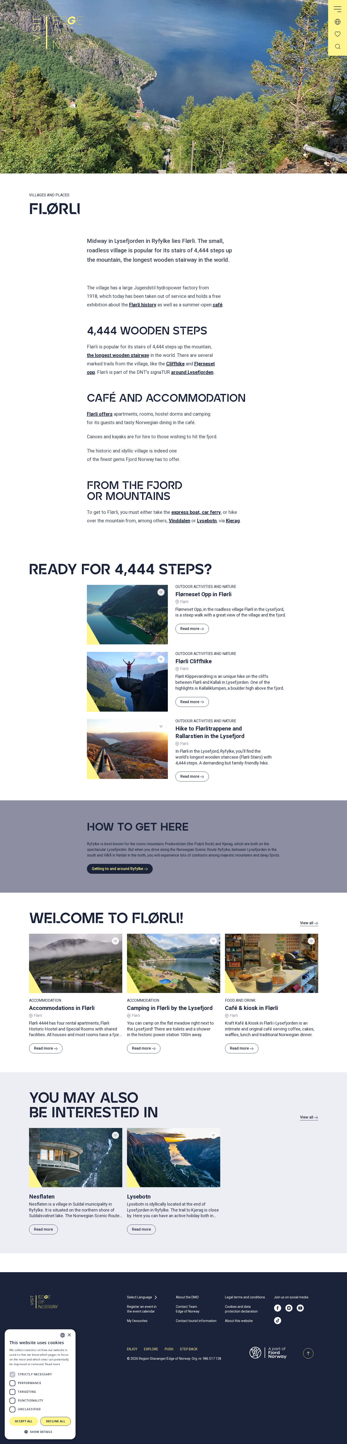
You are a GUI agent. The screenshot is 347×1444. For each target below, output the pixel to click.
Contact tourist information (196, 1321)
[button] (40, 1432)
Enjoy (132, 1349)
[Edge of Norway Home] (72, 37)
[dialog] (40, 1384)
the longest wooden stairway (118, 355)
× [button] (69, 1335)
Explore (151, 1349)
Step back (188, 1349)
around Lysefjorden (192, 372)
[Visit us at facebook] (277, 1308)
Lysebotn (207, 521)
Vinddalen (179, 521)
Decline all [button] (55, 1421)
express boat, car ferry (196, 512)
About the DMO (187, 1297)
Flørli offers (100, 414)
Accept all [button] (24, 1421)
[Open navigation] (337, 9)
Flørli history (142, 305)
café (217, 305)
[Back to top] (308, 1353)
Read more (189, 628)
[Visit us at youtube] (300, 1308)
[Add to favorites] (161, 592)
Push (169, 1349)
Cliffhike (175, 364)
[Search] (337, 46)
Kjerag (233, 521)
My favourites (137, 1321)
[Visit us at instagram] (289, 1308)
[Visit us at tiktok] (277, 1320)
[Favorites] (337, 34)
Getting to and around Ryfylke (117, 868)
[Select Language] (337, 21)
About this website (239, 1321)
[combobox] (62, 1335)
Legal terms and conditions (245, 1297)
